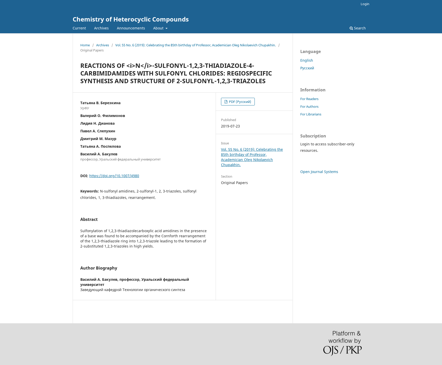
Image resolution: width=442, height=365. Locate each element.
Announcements (131, 28)
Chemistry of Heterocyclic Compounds (131, 19)
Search (359, 28)
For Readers (309, 98)
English (306, 60)
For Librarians (310, 114)
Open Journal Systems (319, 171)
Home (85, 45)
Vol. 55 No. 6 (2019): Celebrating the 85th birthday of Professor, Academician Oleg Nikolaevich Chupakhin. (195, 45)
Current (79, 28)
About (158, 28)
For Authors (309, 106)
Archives (101, 28)
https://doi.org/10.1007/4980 (114, 175)
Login (365, 4)
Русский (307, 68)
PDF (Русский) (239, 101)
